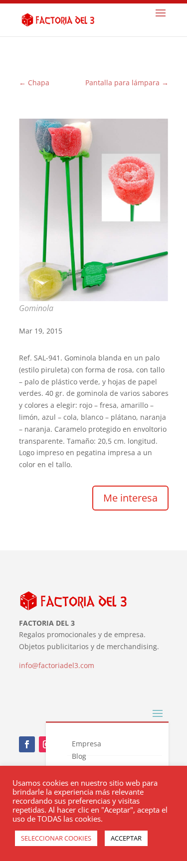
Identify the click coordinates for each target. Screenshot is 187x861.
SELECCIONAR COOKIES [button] (56, 838)
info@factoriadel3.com (56, 665)
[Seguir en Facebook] (27, 744)
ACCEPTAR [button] (126, 838)
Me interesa (130, 498)
